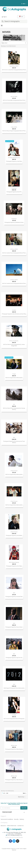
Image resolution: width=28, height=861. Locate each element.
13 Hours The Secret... (14, 340)
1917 (14, 404)
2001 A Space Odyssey (14, 562)
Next (25, 793)
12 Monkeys (14, 188)
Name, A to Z (14, 43)
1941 (14, 437)
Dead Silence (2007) (14, 66)
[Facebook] (10, 841)
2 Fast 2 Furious (14, 470)
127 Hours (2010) (14, 249)
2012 (14, 592)
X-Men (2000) (14, 127)
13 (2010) (14, 310)
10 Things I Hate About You (14, 157)
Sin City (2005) (14, 96)
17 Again (14, 374)
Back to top (22, 797)
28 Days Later (14, 745)
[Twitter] (14, 841)
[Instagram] (17, 841)
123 (7, 793)
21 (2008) (14, 715)
